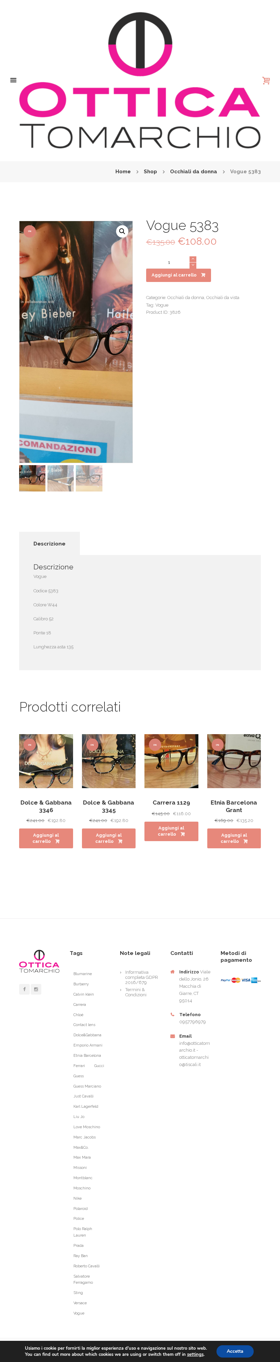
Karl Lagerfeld (85, 1106)
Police (78, 1218)
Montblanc (83, 1178)
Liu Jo (78, 1117)
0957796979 (192, 1021)
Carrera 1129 (171, 802)
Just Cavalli (83, 1096)
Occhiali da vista (222, 297)
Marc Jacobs (84, 1137)
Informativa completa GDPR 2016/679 (141, 977)
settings (195, 1354)
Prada (78, 1245)
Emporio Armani (87, 1045)
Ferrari (79, 1066)
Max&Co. (81, 1147)
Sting (78, 1293)
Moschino (81, 1188)
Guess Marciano (87, 1086)
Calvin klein (83, 994)
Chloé (78, 1015)
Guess (78, 1076)
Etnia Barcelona (87, 1055)
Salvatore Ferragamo (83, 1279)
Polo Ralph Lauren (82, 1232)
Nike (77, 1198)
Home (123, 172)
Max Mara (82, 1157)
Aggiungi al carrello (174, 275)
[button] (122, 231)
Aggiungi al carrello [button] (45, 838)
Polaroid (80, 1208)
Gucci (99, 1066)
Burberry (81, 984)
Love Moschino (86, 1127)
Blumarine (82, 974)
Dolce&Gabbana (87, 1035)
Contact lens (84, 1025)
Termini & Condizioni (135, 992)
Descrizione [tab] (49, 543)
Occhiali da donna (193, 172)
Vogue (161, 305)
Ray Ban (80, 1256)
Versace (80, 1303)
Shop (150, 172)
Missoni (80, 1167)
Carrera (79, 1004)
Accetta (235, 1351)
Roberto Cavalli (86, 1266)
